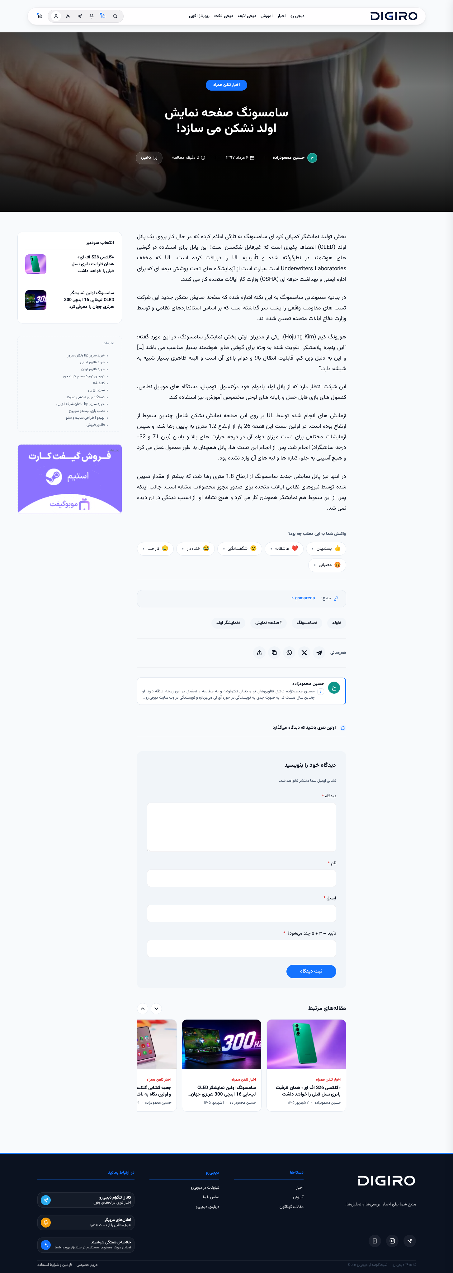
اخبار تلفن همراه (226, 85)
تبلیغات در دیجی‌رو (205, 1188)
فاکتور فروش (96, 425)
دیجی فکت (223, 16)
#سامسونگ (307, 623)
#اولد (336, 623)
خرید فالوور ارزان (93, 369)
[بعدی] (142, 1008)
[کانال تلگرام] (80, 16)
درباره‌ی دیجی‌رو (207, 1207)
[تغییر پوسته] (68, 16)
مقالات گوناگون (292, 1207)
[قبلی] (156, 1008)
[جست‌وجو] (115, 16)
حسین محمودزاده (289, 157)
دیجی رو (297, 16)
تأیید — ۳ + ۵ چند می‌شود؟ (309, 933)
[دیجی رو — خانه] (394, 16)
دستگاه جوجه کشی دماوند (85, 397)
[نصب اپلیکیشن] (375, 1241)
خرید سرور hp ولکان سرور (86, 355)
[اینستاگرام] (392, 1241)
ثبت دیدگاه (311, 971)
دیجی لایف (247, 16)
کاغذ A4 (99, 383)
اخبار (281, 16)
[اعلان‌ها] (92, 16)
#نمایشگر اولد (228, 623)
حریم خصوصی (87, 1265)
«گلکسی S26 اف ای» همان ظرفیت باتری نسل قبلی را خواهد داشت (93, 264)
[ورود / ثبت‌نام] (56, 16)
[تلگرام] (409, 1241)
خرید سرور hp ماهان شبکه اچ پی (80, 404)
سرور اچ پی (96, 390)
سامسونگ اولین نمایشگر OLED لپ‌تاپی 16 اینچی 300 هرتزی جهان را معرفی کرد (89, 300)
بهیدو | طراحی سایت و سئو (85, 418)
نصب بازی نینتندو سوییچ (87, 411)
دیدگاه (329, 796)
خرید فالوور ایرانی (92, 362)
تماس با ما (211, 1197)
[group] (241, 1066)
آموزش (267, 16)
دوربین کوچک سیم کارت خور (84, 376)
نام (332, 863)
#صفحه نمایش (268, 623)
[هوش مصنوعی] (103, 16)
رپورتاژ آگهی (199, 16)
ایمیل (329, 898)
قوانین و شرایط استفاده (54, 1265)
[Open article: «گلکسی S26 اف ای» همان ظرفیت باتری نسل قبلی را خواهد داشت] (35, 264)
